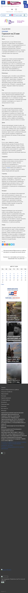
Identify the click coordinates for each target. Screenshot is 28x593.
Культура (3, 396)
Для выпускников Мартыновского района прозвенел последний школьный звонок (14, 251)
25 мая (8, 167)
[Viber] (7, 244)
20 (14, 278)
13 (14, 276)
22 (21, 278)
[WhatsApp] (9, 244)
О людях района (5, 400)
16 (25, 276)
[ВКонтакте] (3, 244)
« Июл (2, 284)
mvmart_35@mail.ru (18, 11)
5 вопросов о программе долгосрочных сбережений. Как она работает (14, 257)
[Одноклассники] (5, 244)
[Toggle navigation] (3, 2)
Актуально (4, 402)
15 (21, 276)
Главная (3, 387)
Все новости (4, 408)
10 (2, 276)
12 (10, 276)
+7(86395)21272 (9, 11)
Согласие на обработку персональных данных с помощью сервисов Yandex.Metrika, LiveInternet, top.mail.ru (13, 443)
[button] (26, 6)
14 (17, 276)
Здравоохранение (6, 398)
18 (6, 278)
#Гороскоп (5, 31)
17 (2, 278)
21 (17, 278)
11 (6, 276)
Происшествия (5, 404)
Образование (4, 394)
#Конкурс (3, 410)
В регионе (3, 406)
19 (10, 278)
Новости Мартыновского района (11, 6)
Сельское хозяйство (6, 391)
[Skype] (11, 244)
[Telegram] (14, 244)
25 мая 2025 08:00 (6, 29)
